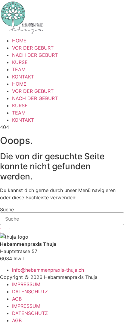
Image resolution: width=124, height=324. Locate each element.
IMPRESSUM (26, 284)
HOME (19, 41)
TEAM (19, 69)
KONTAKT (23, 77)
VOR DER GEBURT (33, 48)
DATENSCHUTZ (30, 292)
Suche (7, 209)
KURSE (20, 62)
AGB (17, 299)
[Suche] (5, 230)
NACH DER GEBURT (35, 55)
